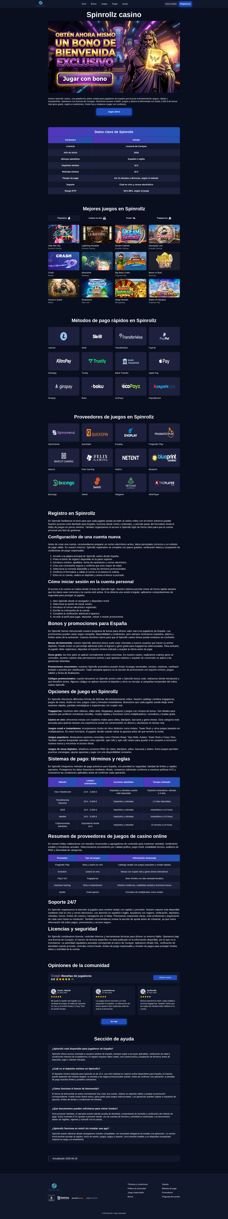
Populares (62, 218)
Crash (129, 218)
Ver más (113, 1021)
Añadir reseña (165, 978)
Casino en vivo (95, 218)
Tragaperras (162, 218)
